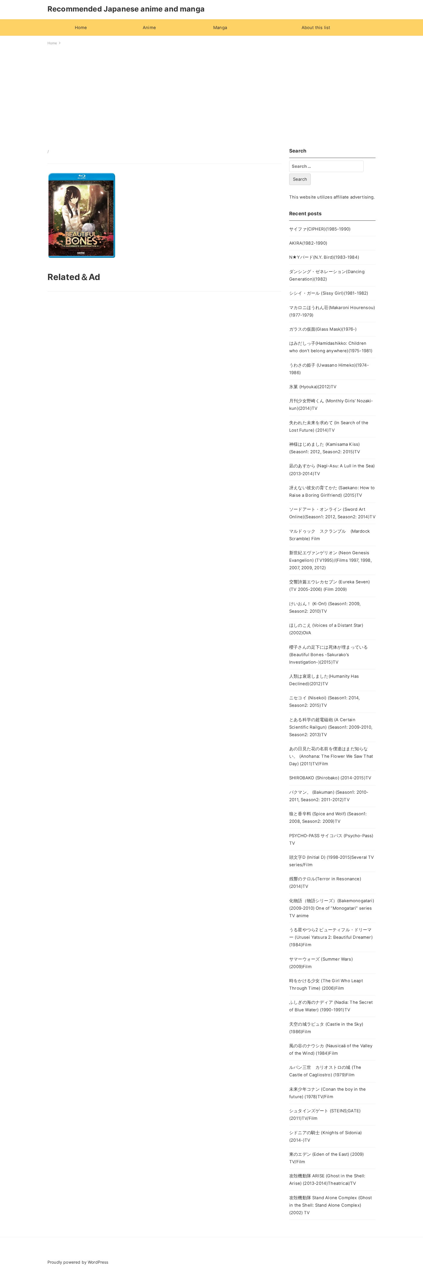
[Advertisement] (211, 95)
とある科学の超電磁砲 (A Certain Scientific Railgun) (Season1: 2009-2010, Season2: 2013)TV (330, 727)
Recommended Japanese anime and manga (126, 8)
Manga (220, 27)
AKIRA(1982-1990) (308, 243)
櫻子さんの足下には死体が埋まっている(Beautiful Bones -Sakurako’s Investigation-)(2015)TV (328, 655)
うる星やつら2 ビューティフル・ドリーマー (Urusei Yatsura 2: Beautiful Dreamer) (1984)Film (331, 937)
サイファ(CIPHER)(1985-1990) (319, 229)
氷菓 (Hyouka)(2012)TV (312, 386)
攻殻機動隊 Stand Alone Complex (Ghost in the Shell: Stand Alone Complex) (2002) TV (330, 1205)
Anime (149, 27)
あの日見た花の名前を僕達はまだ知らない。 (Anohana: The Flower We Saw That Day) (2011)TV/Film (331, 756)
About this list (316, 27)
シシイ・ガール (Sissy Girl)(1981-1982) (328, 293)
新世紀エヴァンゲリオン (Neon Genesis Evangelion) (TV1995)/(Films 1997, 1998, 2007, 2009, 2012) (330, 560)
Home (81, 27)
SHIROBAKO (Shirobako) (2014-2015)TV (330, 777)
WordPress (98, 1262)
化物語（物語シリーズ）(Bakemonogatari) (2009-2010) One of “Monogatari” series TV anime (331, 908)
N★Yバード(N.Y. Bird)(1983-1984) (324, 257)
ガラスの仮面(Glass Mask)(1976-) (323, 329)
